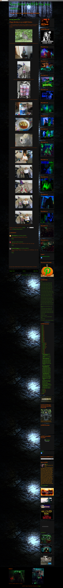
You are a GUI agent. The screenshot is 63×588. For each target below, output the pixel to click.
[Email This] (29, 227)
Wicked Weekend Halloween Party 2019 (46, 284)
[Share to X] (31, 227)
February (43, 390)
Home (24, 271)
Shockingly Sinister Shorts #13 (46, 359)
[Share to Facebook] (32, 227)
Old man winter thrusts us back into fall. (46, 364)
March (43, 389)
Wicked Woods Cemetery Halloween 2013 (46, 301)
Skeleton (21, 229)
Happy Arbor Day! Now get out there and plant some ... (46, 358)
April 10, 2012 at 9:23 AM (18, 242)
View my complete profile (44, 485)
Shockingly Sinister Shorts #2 (46, 388)
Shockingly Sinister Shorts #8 (46, 370)
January (43, 392)
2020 (42, 332)
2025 (42, 325)
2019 (42, 333)
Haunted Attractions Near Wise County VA (46, 297)
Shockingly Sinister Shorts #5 (46, 380)
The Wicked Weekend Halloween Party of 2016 (47, 292)
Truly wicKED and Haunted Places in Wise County (46, 306)
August (43, 348)
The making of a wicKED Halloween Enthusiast (47, 320)
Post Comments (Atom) (26, 275)
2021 (42, 330)
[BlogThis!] (30, 227)
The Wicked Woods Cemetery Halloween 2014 (47, 298)
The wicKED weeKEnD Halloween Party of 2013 (47, 302)
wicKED (42, 451)
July (43, 349)
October (43, 345)
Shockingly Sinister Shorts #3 (46, 386)
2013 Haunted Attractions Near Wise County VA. (47, 304)
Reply (13, 238)
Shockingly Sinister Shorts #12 (46, 361)
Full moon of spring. (45, 382)
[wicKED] (41, 453)
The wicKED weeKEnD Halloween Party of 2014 (47, 299)
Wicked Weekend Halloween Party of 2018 (46, 287)
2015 (42, 338)
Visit (43, 532)
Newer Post (12, 271)
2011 (42, 393)
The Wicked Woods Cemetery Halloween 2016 (47, 291)
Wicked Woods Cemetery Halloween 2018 (46, 285)
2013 (42, 340)
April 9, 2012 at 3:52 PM (21, 235)
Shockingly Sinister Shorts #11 (46, 362)
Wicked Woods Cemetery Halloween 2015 (46, 294)
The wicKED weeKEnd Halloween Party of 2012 (47, 311)
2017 (42, 335)
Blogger (39, 586)
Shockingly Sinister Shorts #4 (46, 383)
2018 (42, 334)
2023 (42, 328)
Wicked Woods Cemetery (45, 256)
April (43, 353)
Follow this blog (47, 441)
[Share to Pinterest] (33, 227)
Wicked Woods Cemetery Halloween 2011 (46, 309)
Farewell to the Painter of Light (46, 377)
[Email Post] (28, 227)
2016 (42, 337)
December (43, 343)
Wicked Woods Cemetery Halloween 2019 (46, 283)
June (43, 350)
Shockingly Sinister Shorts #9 (46, 369)
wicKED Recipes (43, 318)
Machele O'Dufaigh (15, 248)
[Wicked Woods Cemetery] (41, 258)
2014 (42, 339)
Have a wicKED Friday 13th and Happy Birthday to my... (46, 373)
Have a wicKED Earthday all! (46, 365)
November (43, 344)
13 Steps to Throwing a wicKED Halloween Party (46, 317)
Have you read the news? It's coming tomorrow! (46, 354)
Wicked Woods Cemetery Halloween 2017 (46, 288)
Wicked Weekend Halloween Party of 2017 (46, 290)
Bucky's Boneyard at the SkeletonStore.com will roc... (46, 367)
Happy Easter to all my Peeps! (46, 381)
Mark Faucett (14, 235)
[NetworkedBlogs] (47, 440)
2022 (42, 329)
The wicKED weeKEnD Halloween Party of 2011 (47, 312)
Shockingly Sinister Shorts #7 (46, 371)
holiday (17, 229)
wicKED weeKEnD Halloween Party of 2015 (46, 295)
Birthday (14, 229)
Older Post (35, 271)
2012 (42, 342)
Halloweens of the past (44, 315)
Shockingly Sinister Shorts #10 (46, 368)
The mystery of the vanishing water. (46, 356)
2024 (42, 327)
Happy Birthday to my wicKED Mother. (46, 379)
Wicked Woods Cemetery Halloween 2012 (46, 308)
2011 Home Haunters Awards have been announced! (46, 385)
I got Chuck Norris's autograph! (46, 376)
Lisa (12, 242)
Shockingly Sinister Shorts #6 (46, 374)
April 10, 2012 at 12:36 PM (24, 248)
